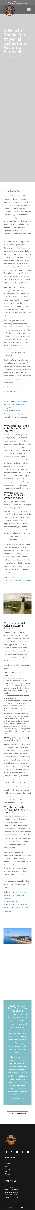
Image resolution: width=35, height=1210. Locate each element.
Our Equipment (11, 1195)
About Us (8, 1166)
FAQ (6, 1171)
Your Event (9, 1187)
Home (7, 1164)
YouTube (16, 411)
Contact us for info (17, 1113)
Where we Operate (12, 1192)
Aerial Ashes (23, 401)
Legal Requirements (12, 1197)
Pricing (7, 1169)
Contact (8, 1174)
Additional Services (12, 1190)
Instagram (7, 407)
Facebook (17, 404)
